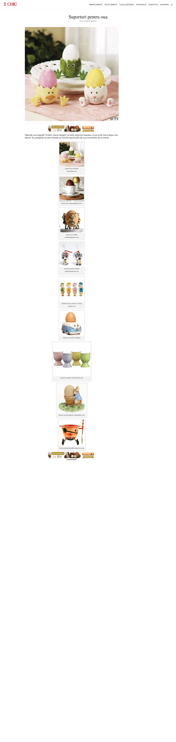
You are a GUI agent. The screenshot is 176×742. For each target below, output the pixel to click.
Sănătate (153, 5)
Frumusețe (141, 5)
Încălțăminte (111, 5)
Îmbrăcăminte (95, 5)
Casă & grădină (126, 5)
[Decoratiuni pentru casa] (72, 129)
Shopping (164, 5)
